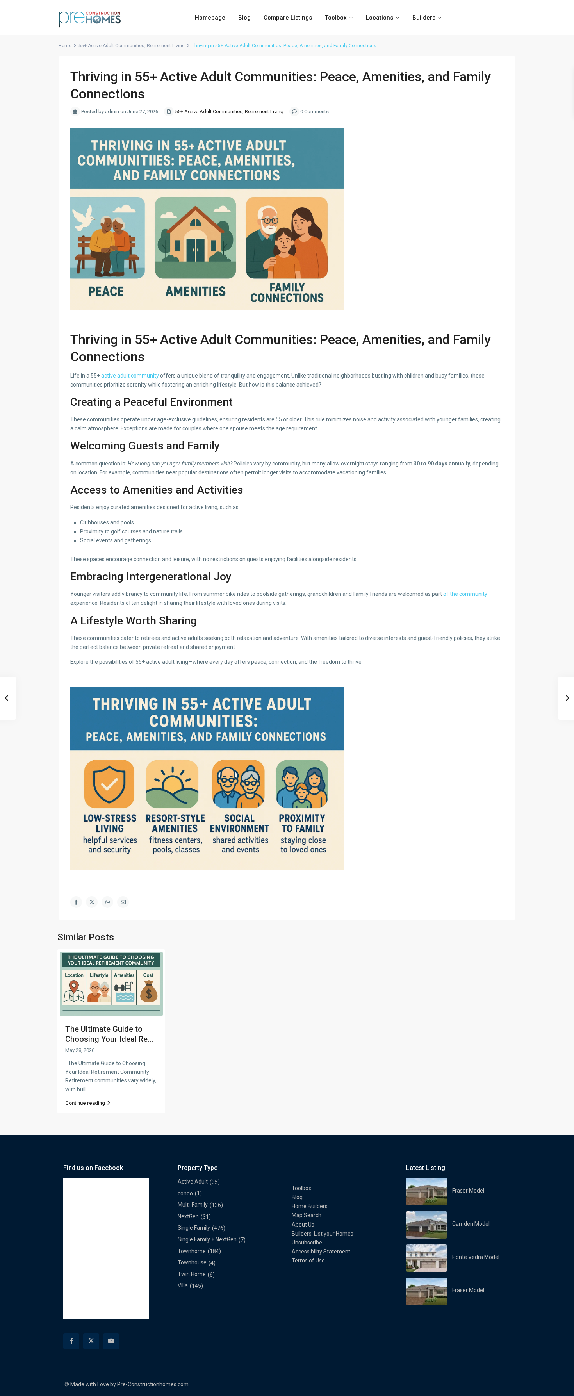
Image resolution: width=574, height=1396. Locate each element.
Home (65, 45)
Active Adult (193, 1181)
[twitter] (91, 1341)
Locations (379, 17)
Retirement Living (166, 45)
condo (185, 1193)
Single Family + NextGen (207, 1239)
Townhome (192, 1251)
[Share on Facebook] (76, 902)
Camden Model (471, 1224)
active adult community (130, 376)
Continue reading (85, 1103)
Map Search (306, 1215)
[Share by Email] (123, 902)
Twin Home (192, 1274)
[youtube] (111, 1341)
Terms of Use (308, 1260)
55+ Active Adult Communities (111, 45)
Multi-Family (193, 1205)
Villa (183, 1285)
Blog (244, 17)
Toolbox (336, 17)
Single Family (194, 1228)
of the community (465, 594)
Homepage (210, 17)
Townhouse (192, 1262)
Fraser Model (468, 1190)
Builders (423, 17)
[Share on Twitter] (92, 902)
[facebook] (71, 1341)
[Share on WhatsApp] (107, 902)
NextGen (188, 1216)
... (88, 1089)
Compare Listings (288, 17)
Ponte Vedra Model (475, 1257)
